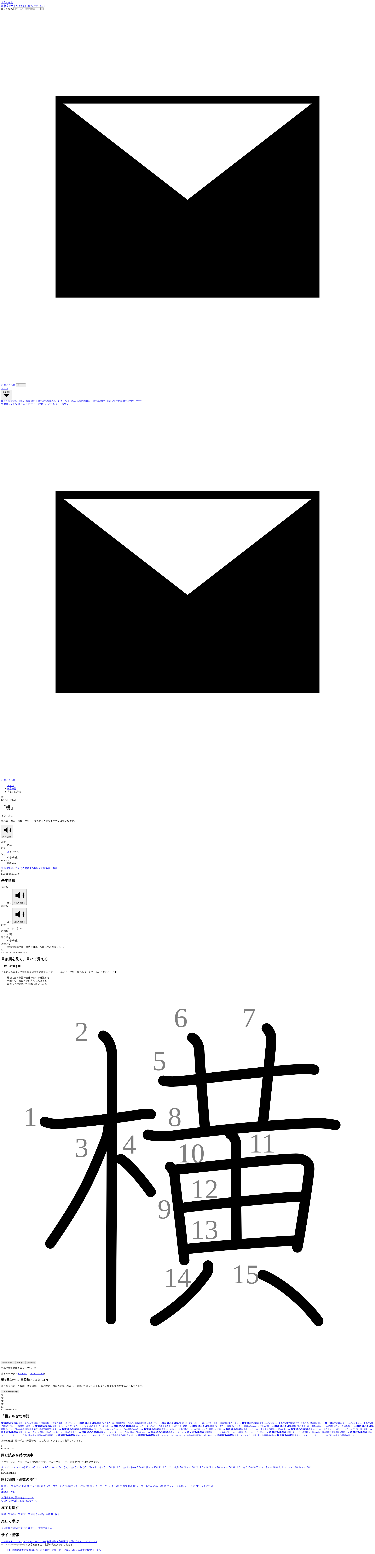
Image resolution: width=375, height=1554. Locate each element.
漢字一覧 (11, 788)
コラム (21, 404)
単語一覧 (16, 1514)
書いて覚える (18, 868)
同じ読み (43, 868)
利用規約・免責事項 (57, 1541)
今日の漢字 (7, 1528)
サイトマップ (90, 1541)
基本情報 (6, 868)
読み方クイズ (20, 1528)
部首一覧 (25, 1514)
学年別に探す (53, 1514)
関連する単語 (32, 868)
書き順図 (31, 1362)
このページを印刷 (10, 1391)
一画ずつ (20, 1362)
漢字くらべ (34, 1528)
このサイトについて (36, 404)
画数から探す (38, 1514)
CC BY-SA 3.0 (37, 1373)
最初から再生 (8, 1362)
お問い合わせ (76, 1541)
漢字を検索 (7, 8)
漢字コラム (46, 1528)
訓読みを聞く (19, 922)
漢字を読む (7, 836)
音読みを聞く (19, 903)
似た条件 (52, 868)
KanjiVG (22, 1373)
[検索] (42, 8)
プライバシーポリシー (59, 404)
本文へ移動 (7, 2)
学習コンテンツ (9, 404)
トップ (4, 388)
